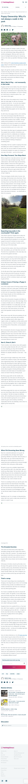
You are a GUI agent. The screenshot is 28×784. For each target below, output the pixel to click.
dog (7, 673)
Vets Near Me (3, 751)
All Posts (5, 11)
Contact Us (3, 775)
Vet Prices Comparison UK (19, 753)
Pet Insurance (3, 762)
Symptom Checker (4, 756)
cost (3, 673)
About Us (16, 751)
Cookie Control (4, 768)
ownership (12, 673)
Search (14, 667)
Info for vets (16, 758)
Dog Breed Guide (17, 755)
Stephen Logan (8, 25)
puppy (18, 673)
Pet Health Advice (4, 760)
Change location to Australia (19, 768)
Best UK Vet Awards (18, 756)
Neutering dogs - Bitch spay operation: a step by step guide (13, 714)
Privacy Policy (3, 770)
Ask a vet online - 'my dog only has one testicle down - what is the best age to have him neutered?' (17, 694)
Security (2, 774)
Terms (2, 772)
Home (2, 11)
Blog (2, 753)
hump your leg (23, 635)
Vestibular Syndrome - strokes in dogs (9, 709)
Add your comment (7, 725)
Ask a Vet (3, 755)
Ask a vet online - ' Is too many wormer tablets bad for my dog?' (17, 702)
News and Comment (11, 11)
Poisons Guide (4, 758)
